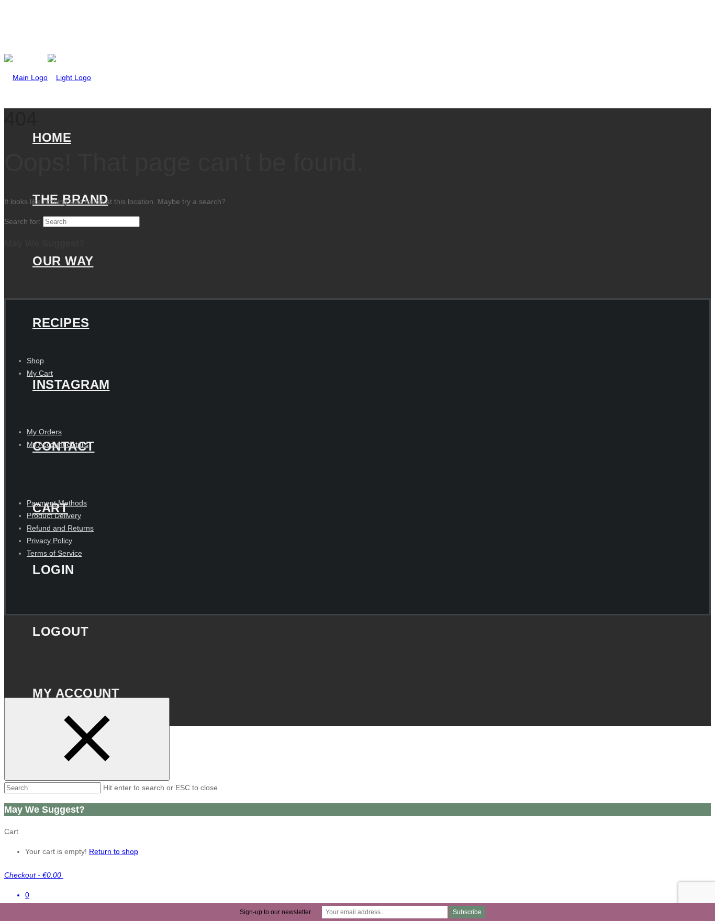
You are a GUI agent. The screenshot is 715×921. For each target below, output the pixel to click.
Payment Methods (57, 503)
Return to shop (113, 851)
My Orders (44, 432)
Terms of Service (54, 553)
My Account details (57, 444)
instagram (71, 384)
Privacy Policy (49, 540)
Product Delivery (54, 515)
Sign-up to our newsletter (275, 912)
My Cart (40, 373)
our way (63, 261)
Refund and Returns (60, 528)
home (51, 137)
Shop (35, 360)
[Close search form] (87, 739)
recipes (61, 323)
